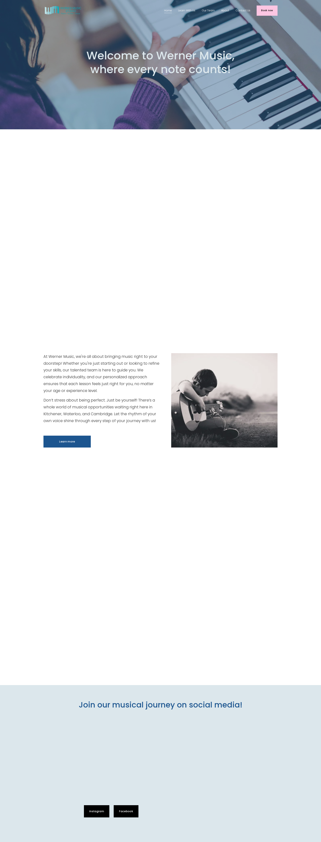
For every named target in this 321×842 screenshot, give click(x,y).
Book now (267, 10)
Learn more (67, 442)
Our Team (208, 10)
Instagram (96, 811)
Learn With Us (186, 10)
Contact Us (243, 10)
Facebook (126, 811)
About (225, 10)
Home (168, 10)
